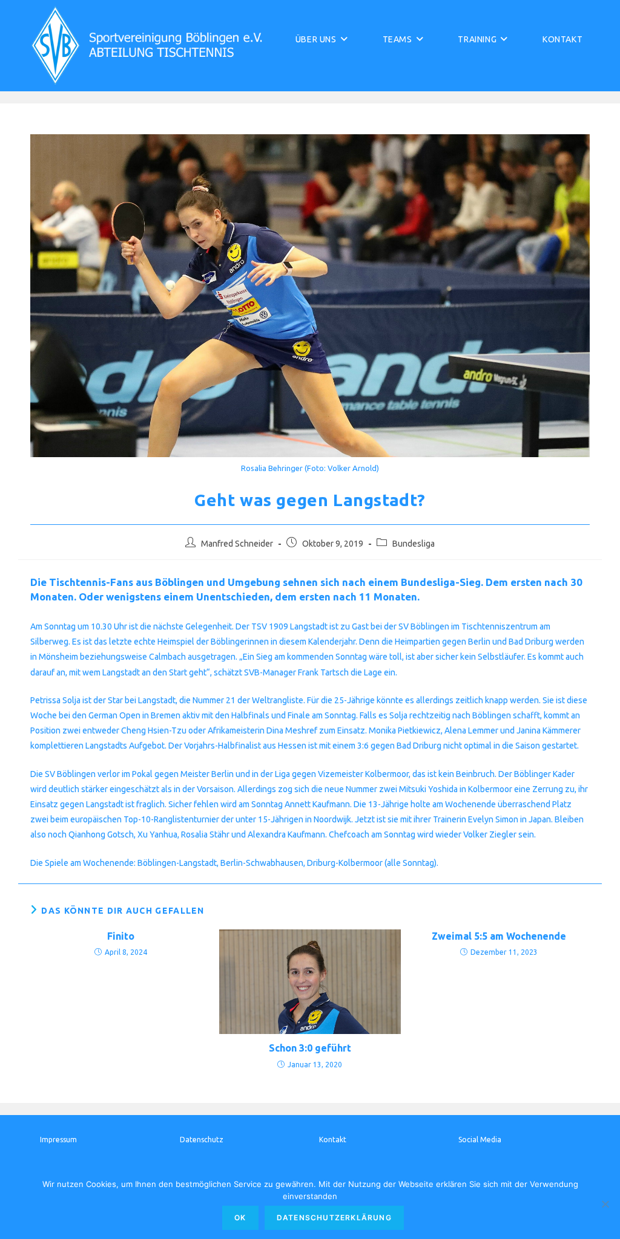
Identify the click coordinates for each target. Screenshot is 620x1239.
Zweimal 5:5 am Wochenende (499, 936)
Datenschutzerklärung (334, 1217)
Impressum (58, 1139)
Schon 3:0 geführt (310, 1047)
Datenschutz (201, 1139)
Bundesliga (413, 543)
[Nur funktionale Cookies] (605, 1204)
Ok (240, 1217)
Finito (120, 936)
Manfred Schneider (237, 543)
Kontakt (332, 1139)
